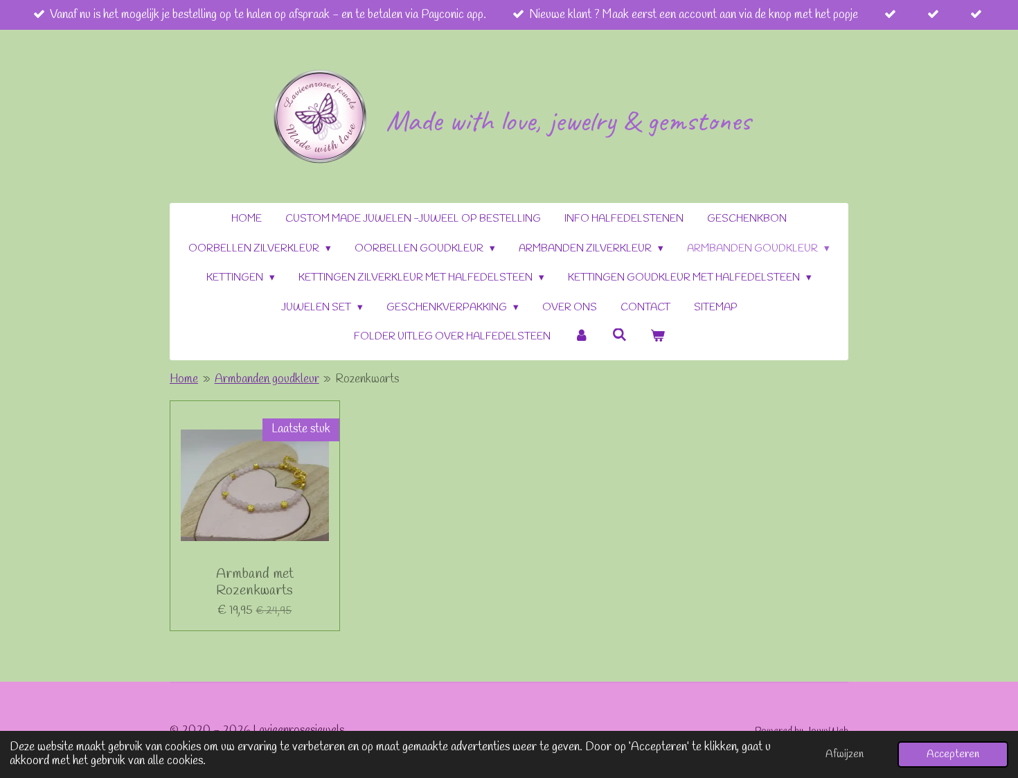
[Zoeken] (619, 336)
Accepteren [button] (953, 754)
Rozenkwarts (367, 379)
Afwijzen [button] (844, 754)
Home (184, 379)
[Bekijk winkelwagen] (657, 337)
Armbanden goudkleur (267, 379)
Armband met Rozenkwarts (255, 582)
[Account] (581, 337)
